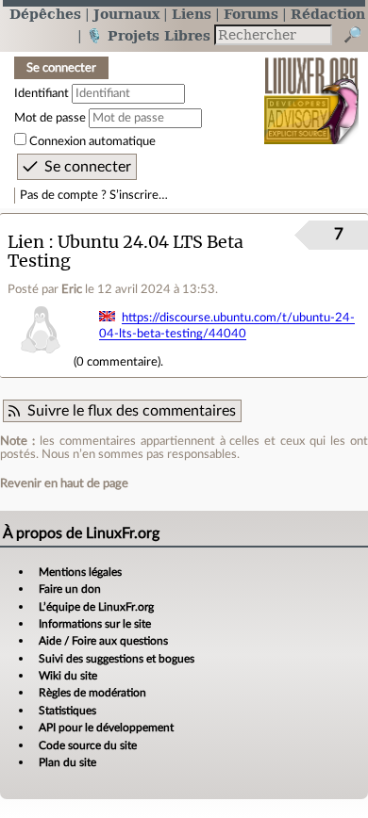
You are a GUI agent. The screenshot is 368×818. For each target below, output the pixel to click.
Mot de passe (50, 117)
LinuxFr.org (312, 88)
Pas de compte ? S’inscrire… (94, 195)
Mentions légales (80, 572)
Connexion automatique (92, 141)
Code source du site (88, 745)
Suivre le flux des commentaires (131, 410)
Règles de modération (92, 692)
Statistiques (67, 710)
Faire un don (70, 589)
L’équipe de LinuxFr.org (96, 607)
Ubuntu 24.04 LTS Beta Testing (125, 251)
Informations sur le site (95, 624)
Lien (26, 242)
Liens (191, 14)
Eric (71, 289)
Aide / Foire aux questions (103, 640)
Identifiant (41, 93)
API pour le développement (106, 727)
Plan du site (67, 762)
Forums (251, 14)
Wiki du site (68, 675)
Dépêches (45, 14)
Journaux (126, 14)
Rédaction (328, 14)
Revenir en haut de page (64, 483)
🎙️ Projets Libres (148, 35)
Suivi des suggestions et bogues (116, 658)
